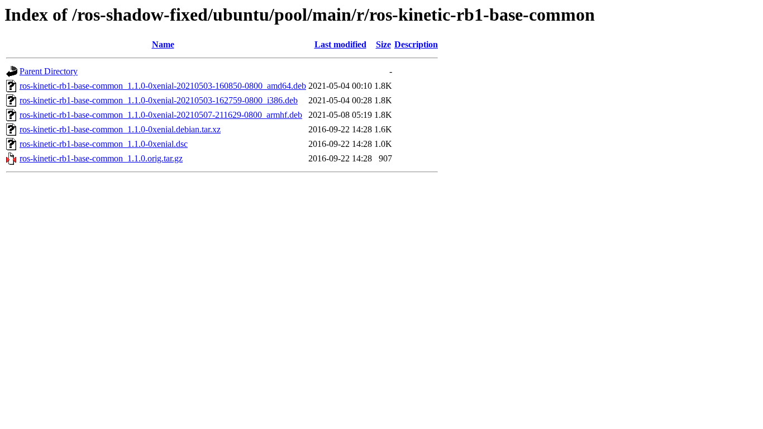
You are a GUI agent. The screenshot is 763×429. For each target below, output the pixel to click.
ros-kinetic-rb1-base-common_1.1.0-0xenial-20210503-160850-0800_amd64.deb (163, 85)
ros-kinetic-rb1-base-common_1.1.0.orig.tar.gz (101, 158)
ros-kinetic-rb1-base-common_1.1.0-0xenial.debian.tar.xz (120, 129)
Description (416, 44)
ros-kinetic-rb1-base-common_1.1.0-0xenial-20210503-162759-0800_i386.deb (159, 100)
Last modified (340, 44)
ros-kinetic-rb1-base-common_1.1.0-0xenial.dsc (104, 144)
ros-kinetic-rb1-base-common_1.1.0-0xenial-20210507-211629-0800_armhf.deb (161, 115)
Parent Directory (49, 71)
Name (163, 44)
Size (383, 44)
